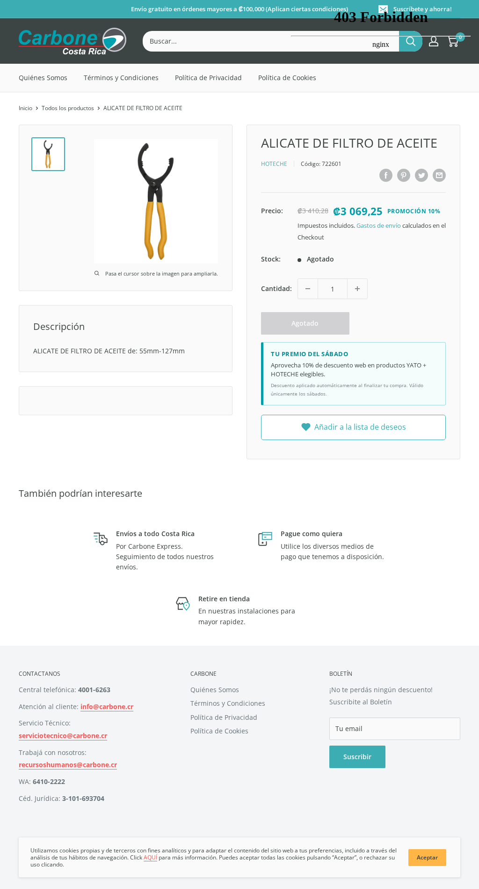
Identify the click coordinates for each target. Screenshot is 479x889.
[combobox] (271, 41)
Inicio (25, 108)
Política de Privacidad (208, 77)
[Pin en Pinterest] (403, 175)
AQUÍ (150, 857)
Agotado (305, 323)
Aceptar (427, 857)
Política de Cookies (219, 730)
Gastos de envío (378, 225)
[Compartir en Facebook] (385, 175)
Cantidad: (276, 288)
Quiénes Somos (43, 77)
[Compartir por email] (439, 175)
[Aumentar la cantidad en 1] (357, 289)
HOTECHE (274, 164)
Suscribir (357, 756)
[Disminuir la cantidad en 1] (308, 289)
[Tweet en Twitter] (421, 175)
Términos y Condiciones (121, 77)
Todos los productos (68, 108)
